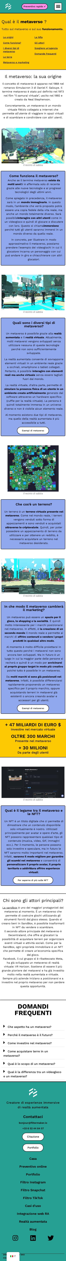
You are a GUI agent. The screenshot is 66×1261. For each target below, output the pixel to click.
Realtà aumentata (33, 1221)
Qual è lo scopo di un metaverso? (31, 1064)
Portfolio (33, 1174)
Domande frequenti (45, 53)
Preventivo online (33, 1166)
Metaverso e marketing (16, 62)
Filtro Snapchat (33, 1190)
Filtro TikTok (33, 1198)
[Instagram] (15, 1238)
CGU (5, 1258)
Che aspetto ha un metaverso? (29, 1027)
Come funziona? (12, 42)
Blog (33, 1229)
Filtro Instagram (33, 1182)
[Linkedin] (33, 1238)
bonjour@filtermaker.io (33, 1122)
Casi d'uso (33, 1206)
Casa (33, 1159)
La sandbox (9, 907)
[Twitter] (51, 1238)
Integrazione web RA (33, 1214)
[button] (58, 6)
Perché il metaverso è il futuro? (30, 1035)
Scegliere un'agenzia (46, 48)
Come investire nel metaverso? (30, 1043)
